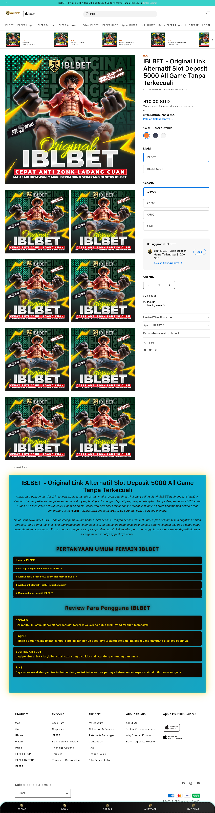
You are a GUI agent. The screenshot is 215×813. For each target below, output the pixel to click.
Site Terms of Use (100, 760)
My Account (96, 723)
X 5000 (151, 191)
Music (18, 747)
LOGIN (64, 809)
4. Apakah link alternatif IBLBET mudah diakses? (41, 585)
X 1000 (151, 203)
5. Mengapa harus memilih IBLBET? (34, 593)
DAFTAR (107, 809)
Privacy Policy (97, 754)
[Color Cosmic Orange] (146, 135)
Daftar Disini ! (149, 3)
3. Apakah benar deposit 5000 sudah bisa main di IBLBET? (46, 577)
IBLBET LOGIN (23, 754)
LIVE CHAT (193, 809)
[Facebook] (145, 350)
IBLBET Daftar (45, 25)
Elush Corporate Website (141, 741)
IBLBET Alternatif (68, 25)
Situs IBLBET (91, 25)
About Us (131, 723)
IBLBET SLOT (110, 25)
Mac (17, 723)
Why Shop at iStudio (138, 735)
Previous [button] (6, 3)
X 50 (150, 226)
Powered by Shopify (189, 801)
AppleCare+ (59, 723)
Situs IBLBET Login (170, 25)
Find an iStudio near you (140, 729)
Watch (19, 741)
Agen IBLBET (129, 25)
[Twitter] (151, 350)
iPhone (19, 735)
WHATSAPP (150, 809)
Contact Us (96, 741)
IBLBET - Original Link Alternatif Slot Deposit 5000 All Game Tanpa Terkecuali (107, 3)
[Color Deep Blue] (155, 135)
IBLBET (9, 25)
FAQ (91, 747)
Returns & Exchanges (101, 735)
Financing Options (63, 747)
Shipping (163, 106)
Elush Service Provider (65, 741)
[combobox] (120, 14)
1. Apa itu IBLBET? (25, 560)
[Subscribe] (67, 793)
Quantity (148, 276)
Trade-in (57, 754)
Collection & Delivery (101, 729)
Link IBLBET (147, 25)
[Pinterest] (157, 350)
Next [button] (208, 3)
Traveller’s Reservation (66, 760)
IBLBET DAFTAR (24, 760)
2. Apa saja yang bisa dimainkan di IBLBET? (39, 568)
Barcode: (169, 90)
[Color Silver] (163, 135)
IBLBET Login (25, 25)
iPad (17, 729)
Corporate (58, 729)
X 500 (150, 214)
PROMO (22, 809)
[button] (9, 25)
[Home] (12, 13)
